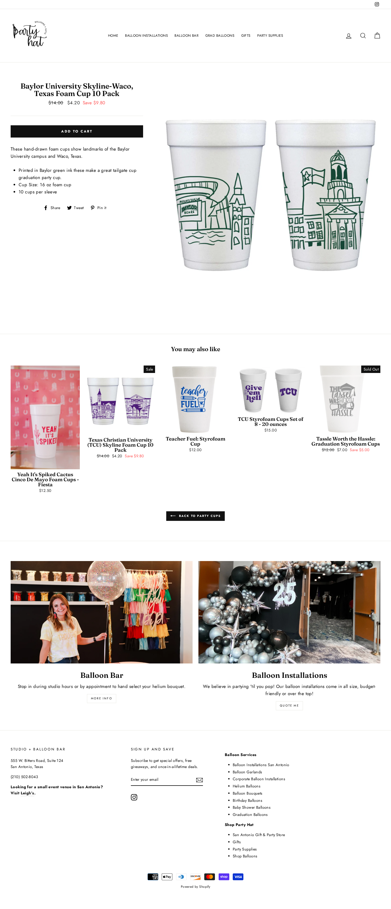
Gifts (237, 842)
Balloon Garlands (247, 772)
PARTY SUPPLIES (270, 35)
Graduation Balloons (250, 814)
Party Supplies (245, 849)
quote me (289, 705)
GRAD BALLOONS (220, 35)
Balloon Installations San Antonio (261, 764)
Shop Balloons (245, 856)
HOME (113, 35)
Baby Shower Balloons (252, 807)
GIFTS (246, 35)
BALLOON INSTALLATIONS (146, 35)
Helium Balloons (246, 786)
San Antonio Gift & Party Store (259, 834)
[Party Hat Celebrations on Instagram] (134, 797)
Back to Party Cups (199, 516)
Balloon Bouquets (248, 793)
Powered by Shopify (195, 886)
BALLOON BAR (186, 35)
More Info (101, 698)
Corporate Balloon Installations (259, 779)
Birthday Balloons (247, 800)
